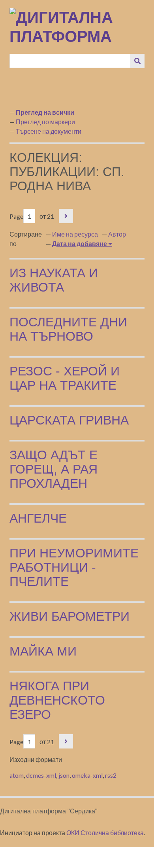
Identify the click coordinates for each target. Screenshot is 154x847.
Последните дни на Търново (68, 329)
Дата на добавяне (80, 243)
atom (16, 775)
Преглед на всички (45, 112)
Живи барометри (69, 616)
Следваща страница (66, 216)
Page (16, 216)
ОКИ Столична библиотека (105, 832)
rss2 (110, 775)
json (63, 775)
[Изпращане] (137, 61)
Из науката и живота (53, 280)
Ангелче (38, 518)
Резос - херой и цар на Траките (64, 378)
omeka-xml (87, 775)
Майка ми (43, 651)
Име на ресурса (75, 234)
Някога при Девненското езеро (57, 700)
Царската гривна (69, 420)
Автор (117, 234)
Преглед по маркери (45, 121)
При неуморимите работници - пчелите (74, 567)
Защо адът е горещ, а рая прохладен (53, 469)
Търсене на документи (48, 131)
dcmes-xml (41, 775)
